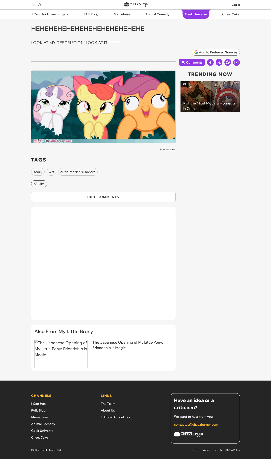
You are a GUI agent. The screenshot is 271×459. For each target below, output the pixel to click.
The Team (108, 404)
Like (41, 184)
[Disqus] (103, 265)
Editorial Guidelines (115, 417)
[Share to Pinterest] (227, 62)
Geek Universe (42, 431)
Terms (194, 449)
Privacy (206, 449)
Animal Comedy (43, 424)
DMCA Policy (232, 449)
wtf (51, 172)
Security (217, 449)
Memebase (39, 417)
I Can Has (38, 404)
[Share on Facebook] (210, 62)
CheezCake (39, 437)
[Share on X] (219, 62)
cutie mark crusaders (77, 172)
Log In (236, 5)
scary (37, 172)
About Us (108, 410)
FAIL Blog (38, 410)
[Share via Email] (236, 62)
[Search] (39, 5)
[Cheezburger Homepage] (137, 4)
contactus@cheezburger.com (196, 424)
